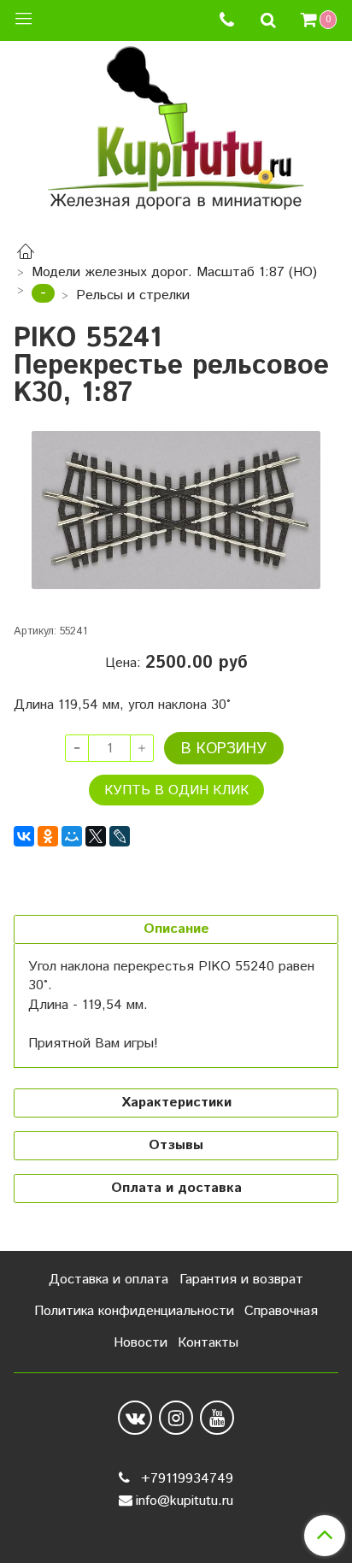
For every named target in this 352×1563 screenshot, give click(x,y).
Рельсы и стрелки (133, 295)
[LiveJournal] (119, 836)
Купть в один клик (176, 790)
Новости (140, 1343)
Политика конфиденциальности (134, 1311)
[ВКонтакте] (24, 836)
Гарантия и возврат (241, 1279)
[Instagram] (176, 1418)
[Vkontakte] (135, 1418)
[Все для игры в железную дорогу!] (176, 134)
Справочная (281, 1311)
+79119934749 (185, 1479)
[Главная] (25, 254)
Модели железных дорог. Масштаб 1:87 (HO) (174, 272)
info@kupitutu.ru (184, 1501)
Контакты (208, 1343)
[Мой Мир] (72, 836)
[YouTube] (217, 1418)
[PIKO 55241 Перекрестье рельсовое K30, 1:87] (176, 510)
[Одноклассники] (48, 836)
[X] (95, 836)
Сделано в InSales (176, 1535)
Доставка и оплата (108, 1279)
